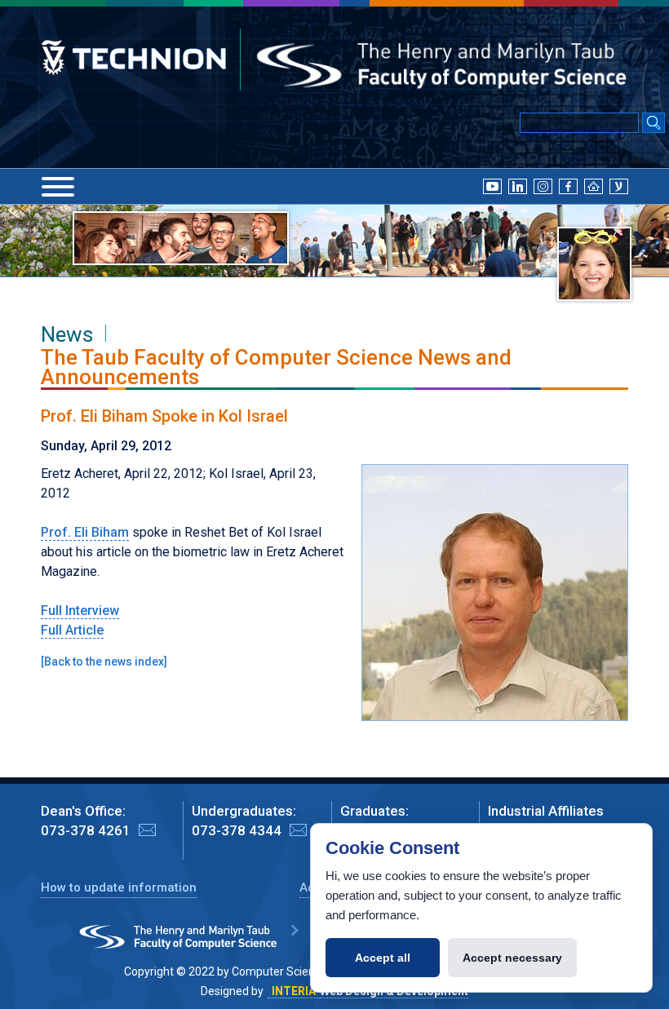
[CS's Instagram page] (543, 185)
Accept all (382, 957)
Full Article (72, 630)
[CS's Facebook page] (568, 185)
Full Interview (80, 610)
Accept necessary (512, 957)
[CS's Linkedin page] (517, 185)
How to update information (119, 887)
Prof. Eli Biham (85, 532)
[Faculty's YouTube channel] (492, 185)
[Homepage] (593, 185)
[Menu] (58, 187)
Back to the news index (104, 661)
